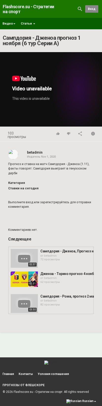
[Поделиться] (80, 134)
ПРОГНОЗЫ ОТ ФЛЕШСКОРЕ (23, 385)
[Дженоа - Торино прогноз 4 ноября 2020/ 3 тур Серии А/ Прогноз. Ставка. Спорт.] (24, 279)
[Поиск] (80, 8)
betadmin (35, 152)
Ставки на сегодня (23, 188)
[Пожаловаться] (93, 134)
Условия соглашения (53, 374)
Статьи (27, 23)
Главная (8, 374)
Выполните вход (20, 202)
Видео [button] (7, 23)
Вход (92, 9)
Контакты (26, 374)
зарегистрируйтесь (54, 202)
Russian (87, 401)
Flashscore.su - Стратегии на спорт (28, 9)
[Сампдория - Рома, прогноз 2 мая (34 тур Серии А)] (24, 303)
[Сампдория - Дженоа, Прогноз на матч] (24, 258)
